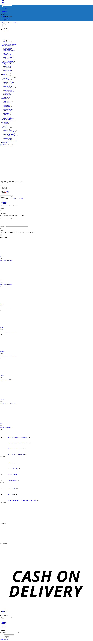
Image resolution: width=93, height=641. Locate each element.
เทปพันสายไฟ (6, 73)
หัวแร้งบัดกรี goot (7, 138)
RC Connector (7, 63)
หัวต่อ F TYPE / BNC (8, 57)
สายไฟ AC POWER (8, 110)
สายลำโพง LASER (7, 94)
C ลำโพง (6, 123)
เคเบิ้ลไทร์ (6, 71)
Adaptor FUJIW (7, 117)
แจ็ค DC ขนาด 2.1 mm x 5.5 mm (6, 379)
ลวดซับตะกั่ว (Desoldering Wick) (10, 135)
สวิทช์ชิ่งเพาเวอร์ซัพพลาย (9, 118)
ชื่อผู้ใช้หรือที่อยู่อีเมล (4, 632)
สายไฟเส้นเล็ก (7, 114)
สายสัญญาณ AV (7, 105)
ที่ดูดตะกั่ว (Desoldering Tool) (9, 130)
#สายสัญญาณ (4, 98)
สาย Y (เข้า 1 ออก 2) (8, 103)
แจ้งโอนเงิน (4, 611)
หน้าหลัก (1, 22)
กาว (5, 40)
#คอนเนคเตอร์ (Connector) (7, 62)
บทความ (3, 13)
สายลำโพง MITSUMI (8, 95)
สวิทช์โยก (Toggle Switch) (9, 91)
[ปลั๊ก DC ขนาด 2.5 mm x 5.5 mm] (16, 422)
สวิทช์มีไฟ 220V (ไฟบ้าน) (9, 89)
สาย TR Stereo (7, 102)
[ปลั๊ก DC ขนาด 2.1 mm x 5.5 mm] (16, 255)
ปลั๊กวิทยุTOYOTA (7, 66)
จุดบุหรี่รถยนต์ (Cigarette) (9, 50)
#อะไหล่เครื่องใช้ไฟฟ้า (6, 119)
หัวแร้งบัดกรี (6, 137)
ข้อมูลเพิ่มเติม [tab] (4, 202)
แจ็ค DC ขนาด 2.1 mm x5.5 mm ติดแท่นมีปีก (8, 332)
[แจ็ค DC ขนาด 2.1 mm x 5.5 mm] (16, 374)
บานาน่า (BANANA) (8, 54)
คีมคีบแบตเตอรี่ (7, 41)
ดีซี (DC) (16, 22)
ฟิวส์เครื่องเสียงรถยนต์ (8, 82)
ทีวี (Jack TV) (6, 53)
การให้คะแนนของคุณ (4, 218)
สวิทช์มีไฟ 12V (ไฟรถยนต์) (9, 87)
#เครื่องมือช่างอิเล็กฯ (6, 127)
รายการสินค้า (4, 8)
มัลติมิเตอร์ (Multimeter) (8, 134)
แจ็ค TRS (6, 58)
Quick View (2, 256)
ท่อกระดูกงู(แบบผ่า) (8, 70)
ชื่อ (1, 228)
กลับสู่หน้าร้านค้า (7, 18)
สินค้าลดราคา (4, 142)
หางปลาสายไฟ (7, 67)
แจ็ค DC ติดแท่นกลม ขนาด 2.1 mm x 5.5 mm (8, 355)
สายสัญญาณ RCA (7, 106)
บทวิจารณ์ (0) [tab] (4, 203)
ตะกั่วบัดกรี (6, 129)
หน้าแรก (3, 6)
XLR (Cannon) (7, 49)
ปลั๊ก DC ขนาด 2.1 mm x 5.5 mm (6, 260)
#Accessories (4, 39)
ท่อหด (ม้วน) (6, 75)
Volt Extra (2, 0)
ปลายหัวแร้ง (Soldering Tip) (9, 133)
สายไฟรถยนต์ (6, 113)
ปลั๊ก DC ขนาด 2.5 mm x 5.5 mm (6, 427)
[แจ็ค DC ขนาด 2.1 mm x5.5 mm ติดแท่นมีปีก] (5, 29)
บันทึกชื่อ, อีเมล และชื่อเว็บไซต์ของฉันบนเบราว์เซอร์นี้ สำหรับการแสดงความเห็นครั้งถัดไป (18, 232)
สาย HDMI (6, 99)
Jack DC (21, 198)
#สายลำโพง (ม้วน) (5, 93)
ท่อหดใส (6, 78)
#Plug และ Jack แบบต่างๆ (9, 22)
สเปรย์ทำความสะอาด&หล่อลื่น (10, 44)
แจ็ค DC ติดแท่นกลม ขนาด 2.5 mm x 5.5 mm (8, 403)
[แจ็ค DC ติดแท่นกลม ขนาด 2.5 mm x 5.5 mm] (16, 398)
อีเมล (1, 230)
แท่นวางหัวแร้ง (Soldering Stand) (10, 141)
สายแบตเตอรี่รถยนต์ (8, 109)
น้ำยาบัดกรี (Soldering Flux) (9, 131)
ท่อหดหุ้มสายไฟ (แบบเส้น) (9, 77)
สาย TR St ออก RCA (8, 101)
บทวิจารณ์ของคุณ (3, 226)
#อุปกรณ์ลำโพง (5, 122)
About (3, 16)
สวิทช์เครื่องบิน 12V (8, 90)
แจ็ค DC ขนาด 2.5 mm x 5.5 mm (6, 308)
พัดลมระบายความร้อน (8, 42)
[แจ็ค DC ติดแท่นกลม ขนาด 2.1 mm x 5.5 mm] (16, 350)
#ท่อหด (3, 74)
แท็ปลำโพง (6, 126)
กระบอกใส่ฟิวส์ (7, 81)
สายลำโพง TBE (7, 97)
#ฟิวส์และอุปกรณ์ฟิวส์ (6, 79)
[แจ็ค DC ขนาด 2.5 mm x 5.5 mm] (16, 302)
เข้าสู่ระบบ (6, 637)
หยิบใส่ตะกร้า (2, 197)
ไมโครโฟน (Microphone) (9, 61)
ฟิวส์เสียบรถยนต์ (7, 83)
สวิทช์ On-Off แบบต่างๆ (8, 86)
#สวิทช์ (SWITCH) (5, 85)
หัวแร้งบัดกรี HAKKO (8, 139)
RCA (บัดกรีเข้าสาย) (8, 48)
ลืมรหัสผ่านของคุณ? (4, 639)
